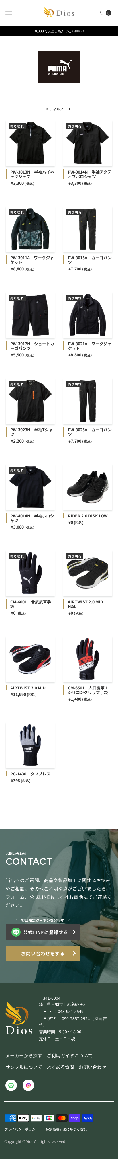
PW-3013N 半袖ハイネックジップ (32, 174)
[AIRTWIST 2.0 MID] (30, 659)
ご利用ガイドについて (70, 1055)
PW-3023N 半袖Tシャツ (31, 432)
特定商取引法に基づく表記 (66, 1129)
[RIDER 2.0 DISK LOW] (87, 487)
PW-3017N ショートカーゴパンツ (32, 345)
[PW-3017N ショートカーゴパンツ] (30, 315)
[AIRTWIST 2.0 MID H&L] (87, 573)
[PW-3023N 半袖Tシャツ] (30, 401)
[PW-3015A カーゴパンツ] (87, 229)
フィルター (58, 108)
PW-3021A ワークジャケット (89, 345)
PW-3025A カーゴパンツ (90, 432)
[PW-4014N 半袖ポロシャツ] (30, 487)
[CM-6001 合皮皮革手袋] (30, 573)
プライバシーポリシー (21, 1129)
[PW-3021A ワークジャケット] (87, 315)
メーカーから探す (23, 1055)
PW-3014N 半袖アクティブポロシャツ (89, 174)
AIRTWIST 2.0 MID (28, 687)
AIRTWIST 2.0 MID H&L (85, 604)
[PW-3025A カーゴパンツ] (87, 401)
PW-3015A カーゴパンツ (90, 259)
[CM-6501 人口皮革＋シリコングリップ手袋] (87, 659)
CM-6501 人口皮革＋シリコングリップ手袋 (88, 690)
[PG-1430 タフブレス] (30, 745)
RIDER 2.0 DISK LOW (88, 515)
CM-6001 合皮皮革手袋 (30, 604)
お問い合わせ (92, 1066)
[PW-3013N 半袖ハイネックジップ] (30, 143)
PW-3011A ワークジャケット (32, 259)
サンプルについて (23, 1066)
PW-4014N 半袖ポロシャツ (32, 518)
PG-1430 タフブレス (30, 773)
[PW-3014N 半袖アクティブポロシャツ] (87, 143)
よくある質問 (60, 1066)
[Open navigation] (9, 13)
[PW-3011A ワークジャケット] (30, 229)
